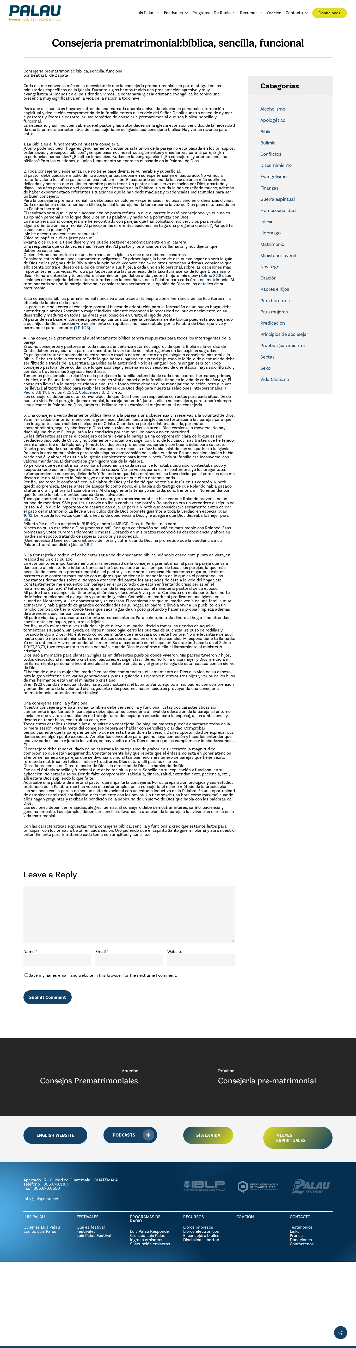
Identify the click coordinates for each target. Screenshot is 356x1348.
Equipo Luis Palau (39, 1231)
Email (101, 951)
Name (30, 951)
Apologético (272, 120)
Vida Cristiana (274, 379)
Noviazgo (269, 267)
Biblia (266, 132)
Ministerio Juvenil (278, 255)
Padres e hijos (274, 289)
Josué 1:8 (80, 544)
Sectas (267, 357)
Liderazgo (270, 233)
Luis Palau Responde (149, 1231)
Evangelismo (273, 176)
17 (44, 392)
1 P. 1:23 (82, 327)
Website (174, 951)
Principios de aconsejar (284, 334)
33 (37, 646)
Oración (268, 278)
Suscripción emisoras (150, 1243)
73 (43, 646)
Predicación (272, 323)
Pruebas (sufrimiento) (282, 345)
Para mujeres (274, 312)
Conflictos (270, 154)
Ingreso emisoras (146, 1239)
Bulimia (268, 143)
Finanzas (269, 188)
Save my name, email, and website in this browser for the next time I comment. (103, 975)
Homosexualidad (278, 210)
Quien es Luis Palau (41, 1227)
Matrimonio (272, 244)
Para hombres (275, 300)
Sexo (265, 368)
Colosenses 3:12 (94, 392)
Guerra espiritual (277, 199)
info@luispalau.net (41, 1198)
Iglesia (267, 221)
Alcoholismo (272, 109)
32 (74, 392)
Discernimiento (276, 165)
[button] (55, 1135)
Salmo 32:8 (211, 275)
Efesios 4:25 (59, 392)
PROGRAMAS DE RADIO (145, 1218)
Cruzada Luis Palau (147, 1235)
